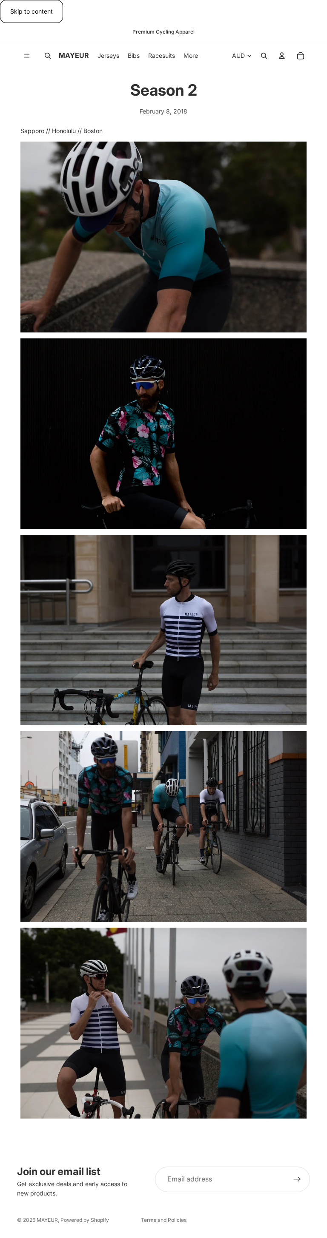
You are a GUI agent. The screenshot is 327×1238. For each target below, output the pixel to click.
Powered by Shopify (84, 1220)
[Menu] (27, 56)
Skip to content (31, 11)
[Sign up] (297, 1179)
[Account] (281, 56)
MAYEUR (47, 1220)
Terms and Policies (163, 1220)
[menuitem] (190, 55)
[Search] (47, 56)
